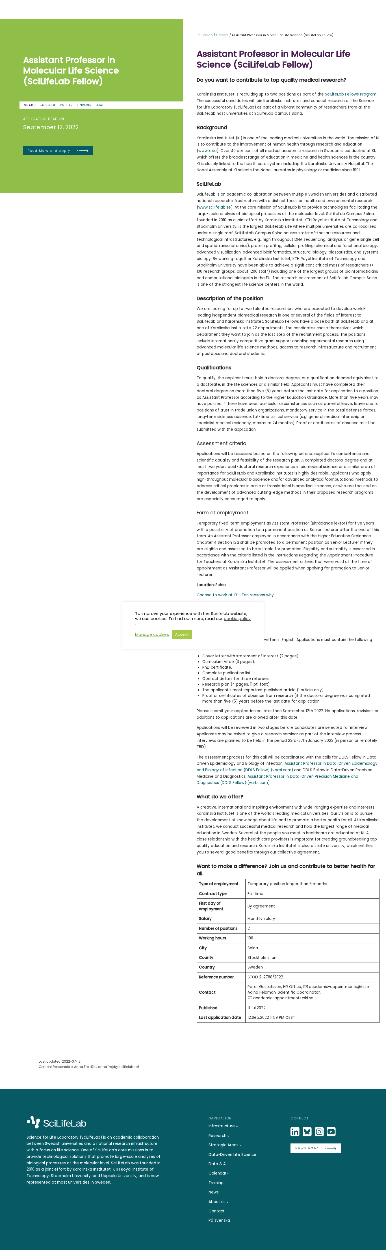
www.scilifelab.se (214, 207)
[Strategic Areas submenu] (240, 1145)
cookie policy (237, 618)
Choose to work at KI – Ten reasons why (235, 595)
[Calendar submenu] (228, 1173)
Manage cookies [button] (152, 634)
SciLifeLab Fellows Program (350, 94)
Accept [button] (181, 634)
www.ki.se (207, 150)
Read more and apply (49, 151)
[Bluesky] (308, 1132)
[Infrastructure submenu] (237, 1126)
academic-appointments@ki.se (339, 986)
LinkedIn (84, 105)
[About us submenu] (227, 1202)
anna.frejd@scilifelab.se (118, 1067)
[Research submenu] (228, 1136)
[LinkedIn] (295, 1132)
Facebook (48, 105)
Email (100, 105)
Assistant (293, 763)
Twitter (66, 105)
